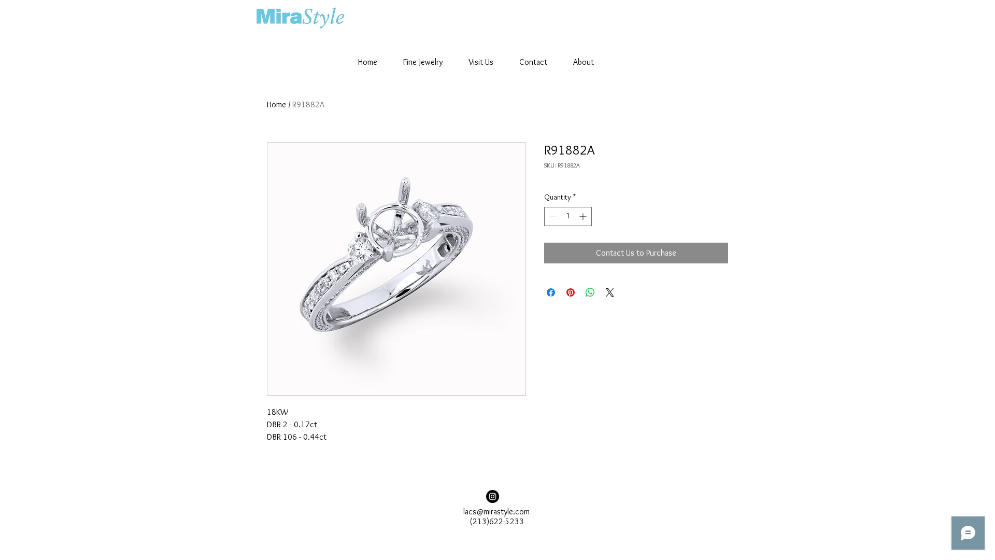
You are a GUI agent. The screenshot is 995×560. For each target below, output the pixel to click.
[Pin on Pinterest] (570, 292)
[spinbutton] (568, 216)
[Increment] (583, 216)
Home (276, 104)
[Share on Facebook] (551, 292)
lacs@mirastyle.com (496, 511)
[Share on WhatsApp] (590, 292)
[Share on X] (610, 292)
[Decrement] (552, 216)
